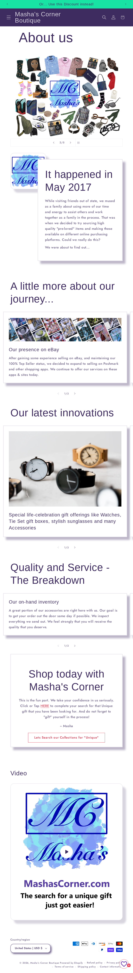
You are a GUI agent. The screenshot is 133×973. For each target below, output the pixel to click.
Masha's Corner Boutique (44, 962)
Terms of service (64, 966)
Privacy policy (115, 962)
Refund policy (95, 962)
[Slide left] (58, 393)
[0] (124, 964)
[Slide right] (75, 393)
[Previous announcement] (7, 4)
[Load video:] (66, 852)
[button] (8, 17)
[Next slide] (70, 142)
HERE (45, 705)
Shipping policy (87, 966)
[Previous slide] (53, 142)
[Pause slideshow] (79, 142)
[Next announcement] (126, 4)
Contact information (111, 966)
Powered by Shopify (71, 962)
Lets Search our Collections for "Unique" (66, 737)
